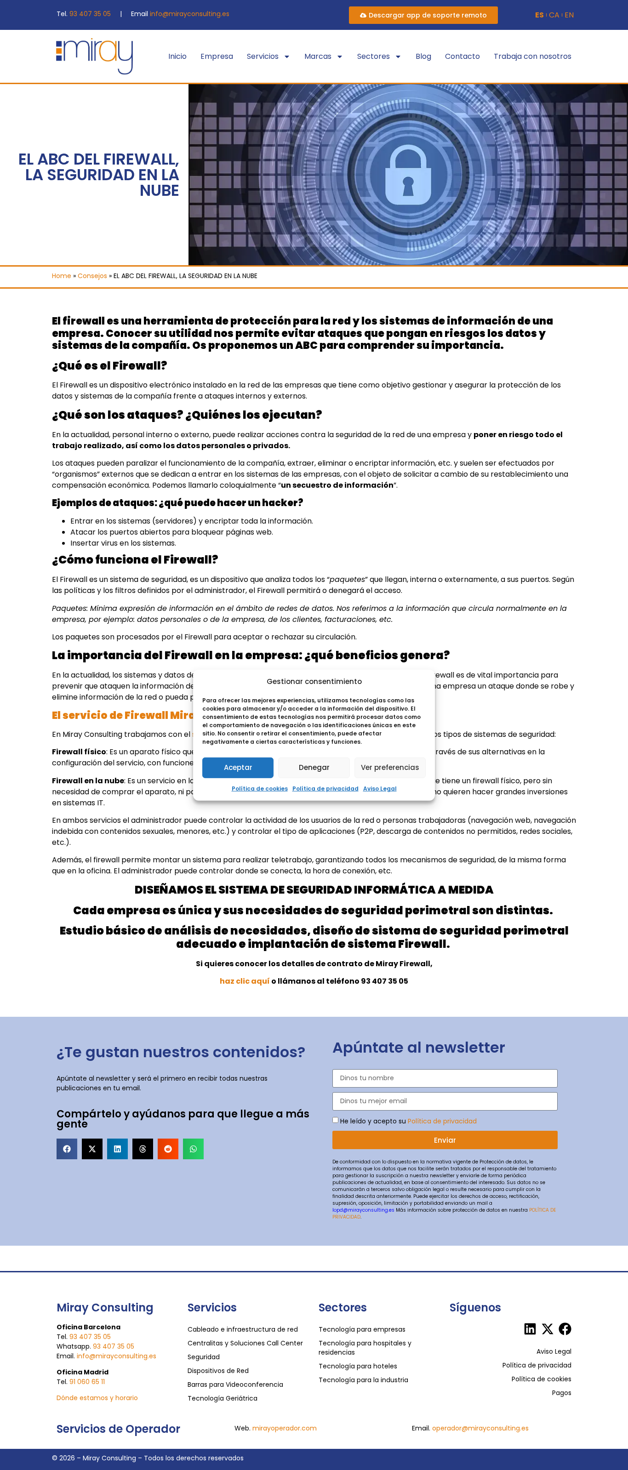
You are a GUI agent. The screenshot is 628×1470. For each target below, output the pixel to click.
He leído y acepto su (408, 1121)
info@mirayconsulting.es (189, 13)
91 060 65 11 (87, 1381)
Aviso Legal (380, 788)
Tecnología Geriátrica (222, 1398)
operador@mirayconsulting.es (480, 1428)
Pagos (561, 1392)
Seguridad (204, 1357)
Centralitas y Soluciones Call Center (245, 1343)
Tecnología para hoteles (358, 1366)
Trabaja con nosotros (532, 56)
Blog (423, 56)
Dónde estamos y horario (97, 1397)
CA (554, 15)
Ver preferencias (390, 767)
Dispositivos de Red (218, 1370)
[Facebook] (565, 1328)
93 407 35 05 (90, 13)
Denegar (314, 767)
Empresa (216, 56)
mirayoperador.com (284, 1428)
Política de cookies (260, 788)
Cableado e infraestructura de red (243, 1329)
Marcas (317, 56)
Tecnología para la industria (363, 1380)
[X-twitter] (547, 1328)
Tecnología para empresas (362, 1329)
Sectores (373, 56)
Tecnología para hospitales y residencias (365, 1348)
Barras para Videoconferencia (235, 1384)
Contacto (462, 56)
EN (569, 15)
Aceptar (238, 767)
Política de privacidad (325, 788)
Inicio (177, 56)
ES (539, 15)
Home (61, 275)
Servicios (263, 56)
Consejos (92, 275)
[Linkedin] (530, 1328)
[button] (67, 1149)
